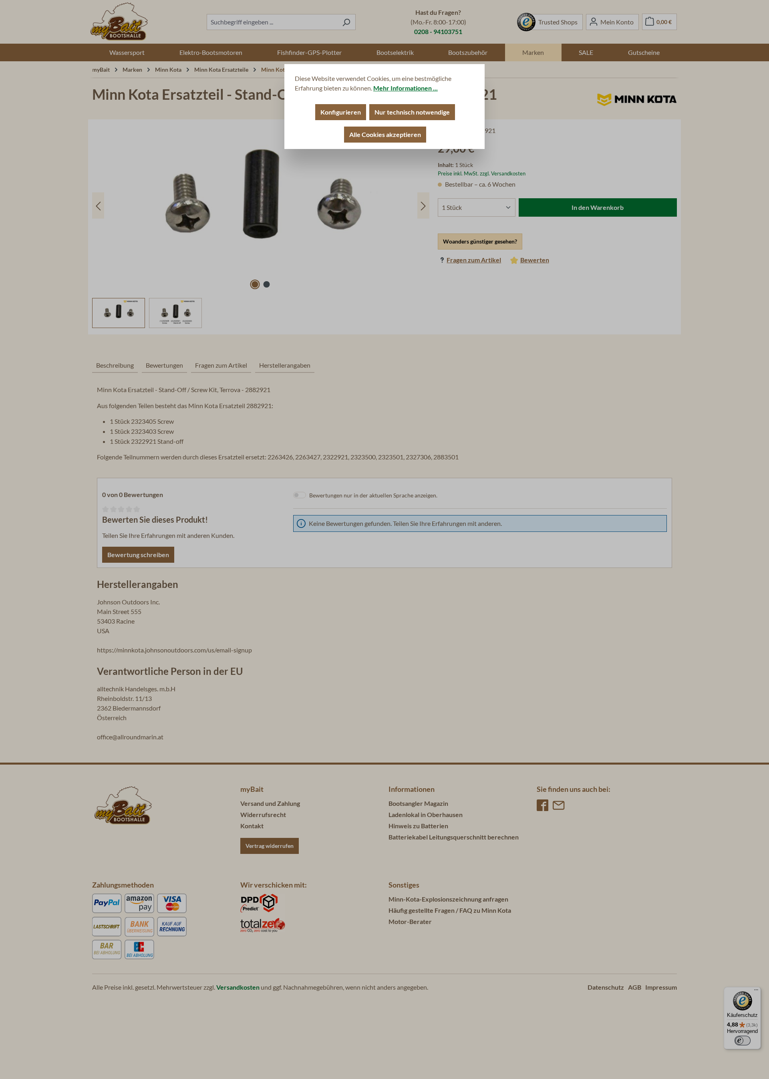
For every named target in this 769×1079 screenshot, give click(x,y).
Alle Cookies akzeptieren (385, 134)
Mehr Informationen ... (405, 88)
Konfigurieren (340, 112)
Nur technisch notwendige (412, 112)
